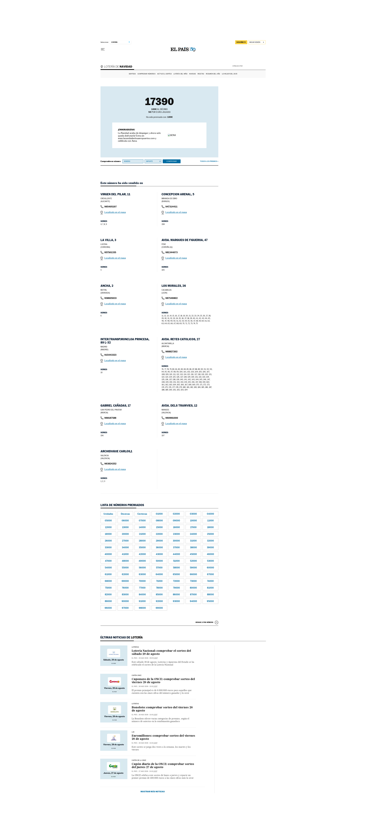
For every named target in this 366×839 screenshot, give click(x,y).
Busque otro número (204, 622)
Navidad (192, 74)
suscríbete (241, 42)
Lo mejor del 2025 (229, 74)
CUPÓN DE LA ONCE (139, 760)
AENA (254, 66)
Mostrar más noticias (153, 791)
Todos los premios (208, 161)
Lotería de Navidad (118, 67)
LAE (133, 732)
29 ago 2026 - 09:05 (148, 658)
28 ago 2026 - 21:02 (148, 686)
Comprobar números (146, 74)
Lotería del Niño (180, 74)
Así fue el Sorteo (164, 74)
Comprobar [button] (171, 161)
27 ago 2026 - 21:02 (148, 771)
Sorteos (132, 74)
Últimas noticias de (121, 637)
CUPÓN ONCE (137, 675)
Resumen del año (213, 74)
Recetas (201, 74)
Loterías (135, 647)
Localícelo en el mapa (115, 212)
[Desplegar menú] (103, 49)
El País (134, 658)
